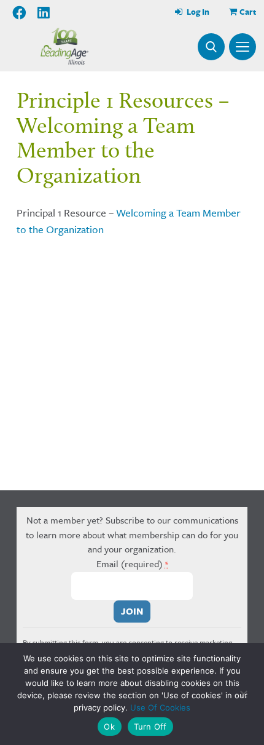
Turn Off (150, 726)
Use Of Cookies (160, 707)
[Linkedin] (43, 13)
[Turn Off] (243, 694)
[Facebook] (20, 13)
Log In (197, 12)
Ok (109, 726)
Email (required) (132, 563)
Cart (247, 12)
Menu (242, 46)
